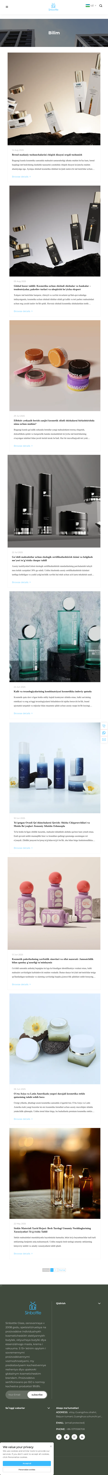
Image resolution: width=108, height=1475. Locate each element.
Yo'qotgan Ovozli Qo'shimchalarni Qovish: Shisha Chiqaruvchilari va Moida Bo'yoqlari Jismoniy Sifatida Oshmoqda (52, 824)
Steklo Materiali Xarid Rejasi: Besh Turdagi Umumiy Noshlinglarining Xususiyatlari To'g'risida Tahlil (52, 1230)
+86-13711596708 (75, 1429)
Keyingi (62, 1270)
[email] (104, 739)
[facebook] (59, 1437)
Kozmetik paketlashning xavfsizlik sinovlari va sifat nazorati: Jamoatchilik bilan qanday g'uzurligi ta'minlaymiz (52, 961)
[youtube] (66, 1437)
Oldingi (46, 1270)
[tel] (104, 726)
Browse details (20, 176)
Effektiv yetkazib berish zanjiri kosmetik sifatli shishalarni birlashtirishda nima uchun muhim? (54, 422)
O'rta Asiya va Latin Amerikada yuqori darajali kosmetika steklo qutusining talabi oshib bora (49, 1095)
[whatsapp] (104, 732)
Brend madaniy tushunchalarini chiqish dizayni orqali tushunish (47, 154)
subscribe (37, 1394)
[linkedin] (82, 1437)
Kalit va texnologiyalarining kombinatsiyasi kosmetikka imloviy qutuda (53, 691)
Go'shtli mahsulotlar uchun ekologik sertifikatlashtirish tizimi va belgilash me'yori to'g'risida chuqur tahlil (52, 559)
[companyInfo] (54, 7)
